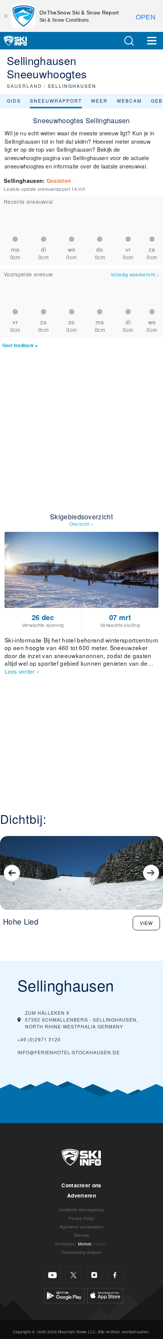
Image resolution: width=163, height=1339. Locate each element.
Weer (99, 100)
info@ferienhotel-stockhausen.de (68, 1052)
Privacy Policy (81, 1218)
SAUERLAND (24, 85)
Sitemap (81, 1235)
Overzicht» (81, 523)
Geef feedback (18, 345)
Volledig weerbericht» (135, 274)
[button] (129, 41)
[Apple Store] (105, 1295)
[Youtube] (52, 1275)
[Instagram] (94, 1275)
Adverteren (81, 1195)
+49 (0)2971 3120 (39, 1039)
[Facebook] (115, 1275)
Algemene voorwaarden (81, 1227)
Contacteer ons (81, 1185)
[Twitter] (73, 1275)
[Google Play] (64, 1295)
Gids (14, 100)
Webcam (129, 100)
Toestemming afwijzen (81, 1252)
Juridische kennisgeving (81, 1209)
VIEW (146, 923)
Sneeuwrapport (56, 100)
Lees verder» (22, 671)
